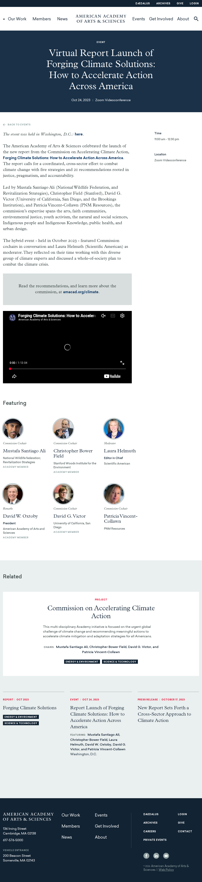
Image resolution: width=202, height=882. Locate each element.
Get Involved (161, 19)
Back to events (19, 125)
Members (42, 19)
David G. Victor (69, 516)
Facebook (146, 856)
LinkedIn (156, 856)
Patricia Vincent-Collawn (120, 519)
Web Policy (166, 870)
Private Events (155, 840)
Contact (185, 832)
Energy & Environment (82, 662)
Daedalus (151, 814)
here (79, 134)
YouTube (166, 856)
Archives (163, 4)
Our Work (17, 19)
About (183, 19)
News (62, 19)
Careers (149, 832)
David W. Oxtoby (20, 516)
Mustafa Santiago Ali (24, 451)
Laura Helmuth (120, 451)
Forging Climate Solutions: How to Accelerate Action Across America (63, 158)
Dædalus (143, 4)
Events (138, 19)
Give (180, 4)
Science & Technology (120, 662)
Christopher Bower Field (73, 453)
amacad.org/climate (80, 292)
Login (194, 4)
